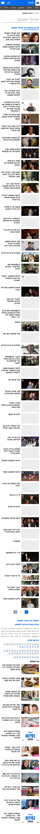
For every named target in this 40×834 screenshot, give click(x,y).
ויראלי (6, 8)
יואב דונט (4, 634)
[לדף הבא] (15, 612)
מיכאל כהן (11, 628)
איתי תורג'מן (26, 634)
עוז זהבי (10, 634)
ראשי (37, 8)
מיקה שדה (12, 631)
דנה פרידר (18, 634)
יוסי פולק (18, 636)
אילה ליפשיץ (35, 631)
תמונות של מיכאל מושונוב (28, 621)
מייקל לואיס (19, 628)
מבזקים (21, 8)
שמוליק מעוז (26, 636)
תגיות (31, 3)
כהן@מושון (35, 636)
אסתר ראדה (27, 631)
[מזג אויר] (9, 2)
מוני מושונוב (5, 636)
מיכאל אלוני (35, 634)
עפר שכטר (19, 631)
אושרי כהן (4, 628)
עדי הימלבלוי (28, 628)
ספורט (13, 8)
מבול (11, 636)
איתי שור (36, 628)
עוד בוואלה (34, 661)
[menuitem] (29, 8)
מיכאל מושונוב (27, 13)
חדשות (29, 8)
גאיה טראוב (4, 631)
